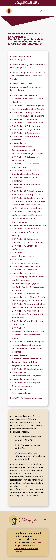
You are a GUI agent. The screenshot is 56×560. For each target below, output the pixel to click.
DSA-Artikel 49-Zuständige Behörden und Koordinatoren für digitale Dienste (27, 98)
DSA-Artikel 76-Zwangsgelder (26, 294)
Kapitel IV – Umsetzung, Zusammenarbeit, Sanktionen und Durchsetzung (26, 87)
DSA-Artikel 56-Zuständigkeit (26, 133)
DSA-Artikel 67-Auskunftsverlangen (29, 225)
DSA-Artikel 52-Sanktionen (25, 119)
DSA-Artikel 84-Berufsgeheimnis (27, 369)
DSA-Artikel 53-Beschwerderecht (28, 123)
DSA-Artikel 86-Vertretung (24, 379)
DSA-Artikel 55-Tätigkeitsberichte (28, 129)
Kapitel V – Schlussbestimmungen (26, 398)
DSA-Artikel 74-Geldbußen (24, 270)
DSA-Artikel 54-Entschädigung (26, 126)
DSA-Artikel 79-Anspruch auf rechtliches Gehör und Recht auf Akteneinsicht (27, 314)
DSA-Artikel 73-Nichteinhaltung (27, 266)
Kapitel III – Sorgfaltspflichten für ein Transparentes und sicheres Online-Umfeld (27, 75)
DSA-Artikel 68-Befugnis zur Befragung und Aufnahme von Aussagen (26, 232)
